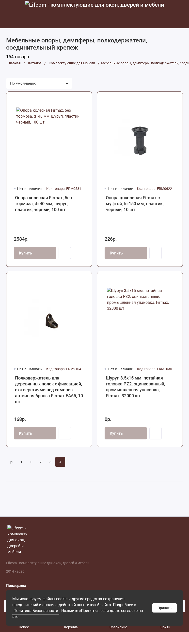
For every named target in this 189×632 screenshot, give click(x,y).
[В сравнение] (76, 98)
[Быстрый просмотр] (65, 253)
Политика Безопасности (36, 610)
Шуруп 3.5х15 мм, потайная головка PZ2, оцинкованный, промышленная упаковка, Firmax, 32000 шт (135, 386)
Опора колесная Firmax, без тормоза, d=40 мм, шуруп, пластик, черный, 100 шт (43, 203)
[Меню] (9, 14)
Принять (165, 608)
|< (11, 462)
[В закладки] (85, 98)
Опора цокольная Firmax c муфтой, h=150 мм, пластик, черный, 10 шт (135, 203)
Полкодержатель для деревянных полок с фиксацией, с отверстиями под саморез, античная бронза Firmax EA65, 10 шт (49, 389)
